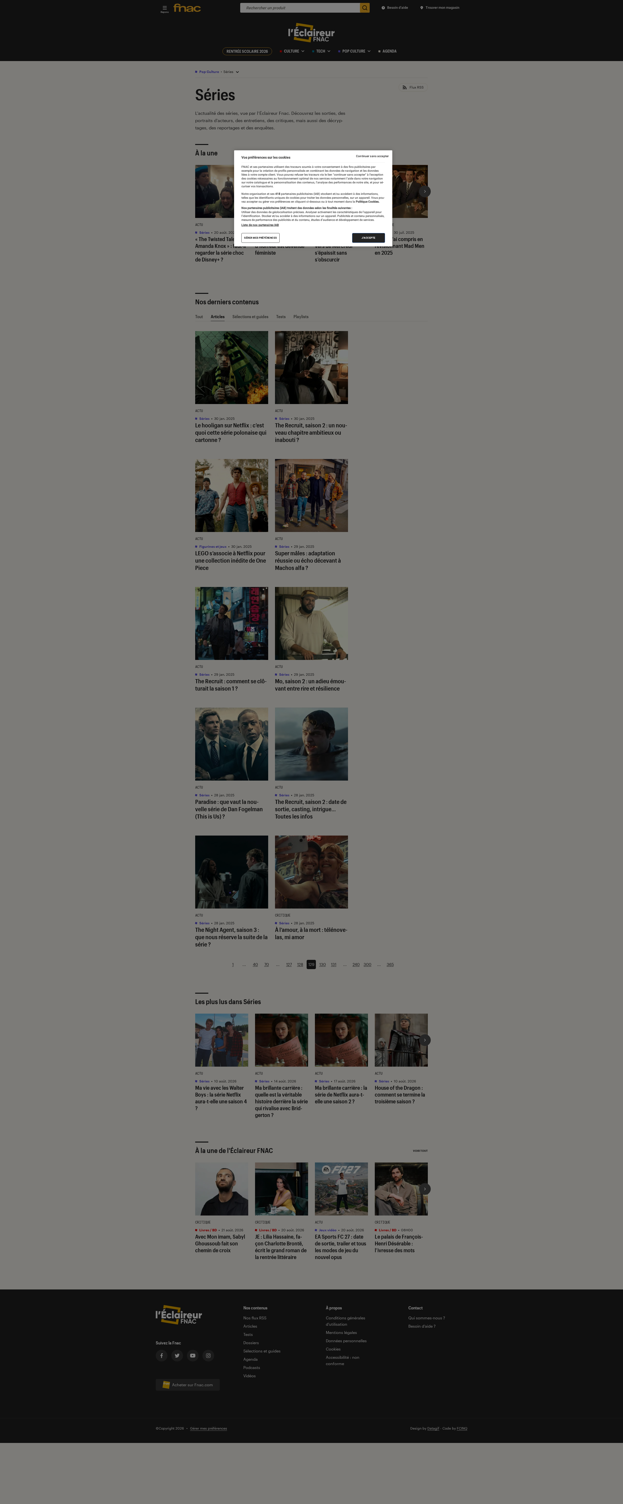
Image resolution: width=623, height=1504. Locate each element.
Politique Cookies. (367, 201)
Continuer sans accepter (372, 156)
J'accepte (369, 237)
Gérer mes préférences (260, 237)
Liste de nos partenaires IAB (260, 225)
